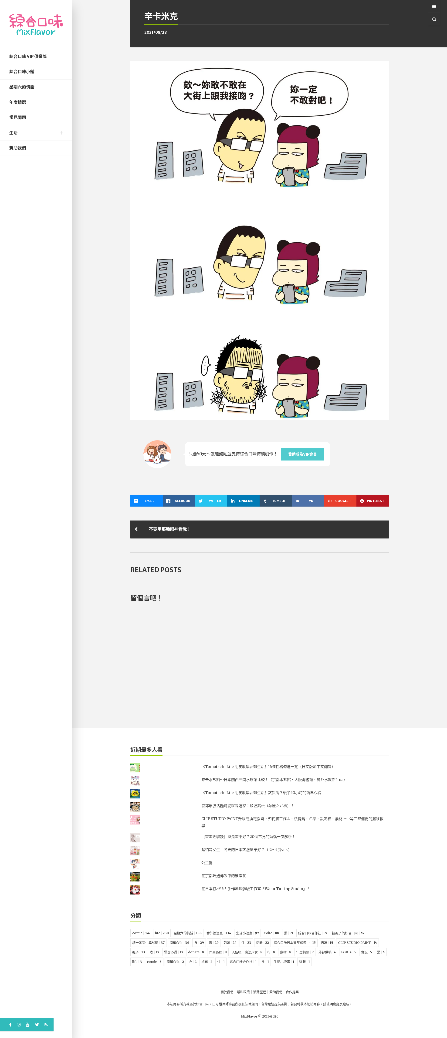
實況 (366, 952)
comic (141, 933)
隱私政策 (243, 992)
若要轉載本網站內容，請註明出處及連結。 (321, 1004)
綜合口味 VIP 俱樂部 (28, 56)
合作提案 (292, 992)
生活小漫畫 (247, 933)
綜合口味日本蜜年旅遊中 (295, 943)
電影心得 (173, 952)
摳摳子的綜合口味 (348, 933)
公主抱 (207, 862)
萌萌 (230, 943)
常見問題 (17, 117)
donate (196, 952)
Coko (271, 933)
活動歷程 (259, 992)
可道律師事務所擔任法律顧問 (237, 1004)
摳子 (138, 952)
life (162, 933)
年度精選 (17, 102)
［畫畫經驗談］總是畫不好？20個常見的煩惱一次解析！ (248, 836)
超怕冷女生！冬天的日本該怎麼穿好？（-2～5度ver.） (246, 849)
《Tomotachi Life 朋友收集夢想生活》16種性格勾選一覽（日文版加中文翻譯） (268, 766)
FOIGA (348, 952)
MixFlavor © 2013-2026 (259, 1016)
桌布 (206, 962)
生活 (13, 132)
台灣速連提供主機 (274, 1004)
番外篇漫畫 (219, 933)
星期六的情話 (21, 87)
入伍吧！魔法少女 (247, 952)
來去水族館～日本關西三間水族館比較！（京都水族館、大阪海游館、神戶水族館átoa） (274, 779)
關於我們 (227, 992)
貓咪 (327, 943)
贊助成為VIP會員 (302, 454)
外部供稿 (327, 952)
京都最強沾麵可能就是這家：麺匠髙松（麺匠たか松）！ (248, 805)
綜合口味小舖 (21, 71)
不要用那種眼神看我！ (170, 529)
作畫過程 (218, 952)
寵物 (285, 952)
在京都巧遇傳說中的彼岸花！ (225, 875)
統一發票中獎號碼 (148, 943)
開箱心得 (179, 943)
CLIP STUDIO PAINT (357, 943)
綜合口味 (202, 1004)
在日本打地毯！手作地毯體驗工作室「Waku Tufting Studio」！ (256, 888)
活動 (262, 943)
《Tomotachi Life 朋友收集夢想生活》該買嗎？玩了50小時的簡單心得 (261, 792)
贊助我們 (17, 147)
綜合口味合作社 (312, 933)
